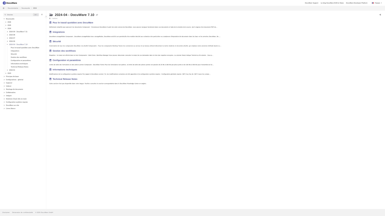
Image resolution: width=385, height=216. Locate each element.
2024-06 (12, 41)
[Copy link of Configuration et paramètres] (84, 60)
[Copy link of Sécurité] (64, 41)
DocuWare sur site (12, 105)
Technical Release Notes (19, 67)
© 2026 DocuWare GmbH (44, 212)
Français (377, 3)
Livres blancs (10, 108)
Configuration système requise (17, 102)
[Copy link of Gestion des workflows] (79, 51)
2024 (35, 8)
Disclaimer (6, 212)
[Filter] (42, 15)
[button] (21, 14)
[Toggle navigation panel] (46, 16)
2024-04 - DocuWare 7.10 (18, 44)
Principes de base (12, 76)
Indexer (8, 86)
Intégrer (9, 95)
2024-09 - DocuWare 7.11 (18, 31)
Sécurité (14, 54)
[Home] (10, 3)
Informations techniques (19, 63)
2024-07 (12, 38)
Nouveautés (26, 8)
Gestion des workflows (19, 57)
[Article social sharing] (380, 14)
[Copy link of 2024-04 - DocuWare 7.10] (97, 15)
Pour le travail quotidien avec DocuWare (25, 47)
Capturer (9, 83)
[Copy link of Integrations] (68, 32)
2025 (9, 25)
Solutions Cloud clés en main (16, 99)
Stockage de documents (14, 89)
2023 (9, 73)
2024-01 (12, 70)
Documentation (13, 8)
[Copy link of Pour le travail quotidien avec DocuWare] (97, 22)
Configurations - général (14, 79)
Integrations (15, 51)
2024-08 (12, 35)
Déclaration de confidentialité (22, 212)
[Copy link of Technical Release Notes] (81, 79)
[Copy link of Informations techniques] (81, 70)
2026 (9, 22)
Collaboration (10, 92)
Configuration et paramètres (21, 60)
